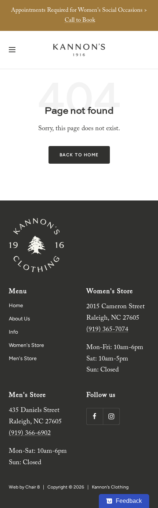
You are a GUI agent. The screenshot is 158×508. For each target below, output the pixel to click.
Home (16, 305)
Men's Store (23, 358)
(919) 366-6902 (30, 433)
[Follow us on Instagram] (111, 416)
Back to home (79, 154)
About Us (19, 319)
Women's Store (26, 345)
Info (13, 332)
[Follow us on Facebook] (94, 416)
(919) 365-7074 (107, 329)
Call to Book (80, 20)
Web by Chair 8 (24, 487)
